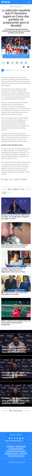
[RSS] (22, 438)
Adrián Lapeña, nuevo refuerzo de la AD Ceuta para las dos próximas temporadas (16, 323)
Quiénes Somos (20, 446)
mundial (6, 179)
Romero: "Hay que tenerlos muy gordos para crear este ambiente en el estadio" (15, 401)
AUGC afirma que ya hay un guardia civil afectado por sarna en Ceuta (14, 246)
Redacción (8, 70)
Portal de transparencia (16, 456)
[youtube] (20, 438)
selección (17, 179)
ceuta (11, 179)
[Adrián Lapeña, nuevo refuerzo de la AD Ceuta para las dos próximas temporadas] (16, 309)
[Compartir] (3, 63)
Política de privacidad (16, 449)
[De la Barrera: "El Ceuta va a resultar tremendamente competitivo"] (16, 368)
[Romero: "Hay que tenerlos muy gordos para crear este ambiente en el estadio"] (16, 394)
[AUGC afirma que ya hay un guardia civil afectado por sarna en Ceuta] (16, 233)
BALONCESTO (24, 179)
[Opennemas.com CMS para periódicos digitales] (16, 463)
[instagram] (17, 438)
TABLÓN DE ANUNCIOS (11, 453)
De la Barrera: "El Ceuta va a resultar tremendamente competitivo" (15, 375)
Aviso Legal (10, 446)
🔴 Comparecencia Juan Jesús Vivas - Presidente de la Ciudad (15, 293)
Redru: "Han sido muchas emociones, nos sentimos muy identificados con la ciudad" (14, 350)
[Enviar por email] (28, 67)
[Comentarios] (24, 67)
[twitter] (14, 438)
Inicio (25, 441)
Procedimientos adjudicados (16, 451)
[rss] (2, 73)
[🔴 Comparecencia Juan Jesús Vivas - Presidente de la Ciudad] (16, 283)
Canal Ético (23, 453)
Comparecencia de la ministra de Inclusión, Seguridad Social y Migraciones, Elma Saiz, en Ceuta (13, 270)
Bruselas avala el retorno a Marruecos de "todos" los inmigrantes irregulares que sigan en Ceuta (15, 217)
